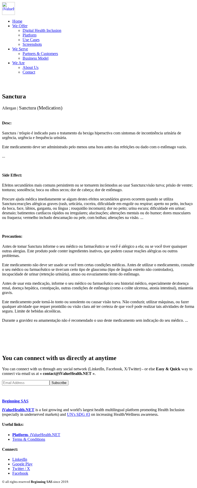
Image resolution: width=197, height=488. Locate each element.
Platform (29, 35)
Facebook (20, 473)
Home (17, 21)
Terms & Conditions (28, 439)
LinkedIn (19, 459)
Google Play (22, 464)
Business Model (35, 58)
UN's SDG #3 (78, 414)
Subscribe (59, 383)
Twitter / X (21, 468)
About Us (30, 67)
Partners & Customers (40, 53)
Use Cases (31, 40)
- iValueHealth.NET (36, 434)
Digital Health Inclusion (42, 30)
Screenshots (32, 44)
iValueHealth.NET (18, 410)
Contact (29, 72)
